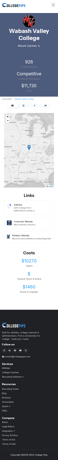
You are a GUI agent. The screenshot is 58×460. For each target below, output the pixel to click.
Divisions (6, 397)
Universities (7, 99)
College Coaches (10, 372)
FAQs (4, 410)
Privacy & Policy (10, 435)
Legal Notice (8, 426)
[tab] (12, 106)
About (5, 422)
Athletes (6, 368)
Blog (4, 393)
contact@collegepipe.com (17, 356)
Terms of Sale (9, 444)
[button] (29, 147)
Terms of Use (8, 439)
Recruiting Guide (10, 389)
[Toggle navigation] (53, 5)
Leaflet (50, 186)
